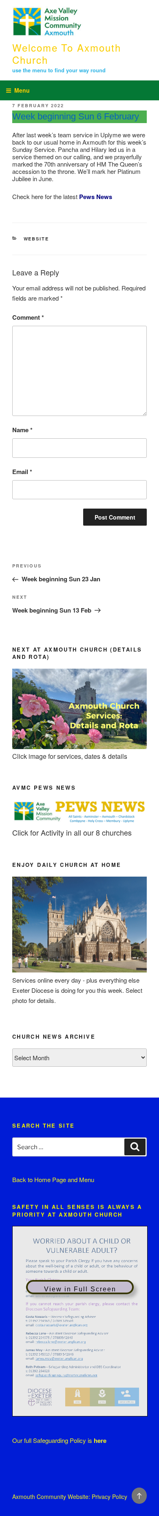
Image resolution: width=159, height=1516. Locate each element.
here (100, 1440)
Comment (28, 317)
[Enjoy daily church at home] (79, 970)
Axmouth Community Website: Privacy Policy (69, 1496)
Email (22, 471)
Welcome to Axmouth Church (66, 53)
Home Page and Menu (64, 1179)
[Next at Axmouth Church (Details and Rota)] (79, 746)
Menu (22, 90)
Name (22, 429)
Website (36, 239)
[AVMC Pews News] (79, 822)
